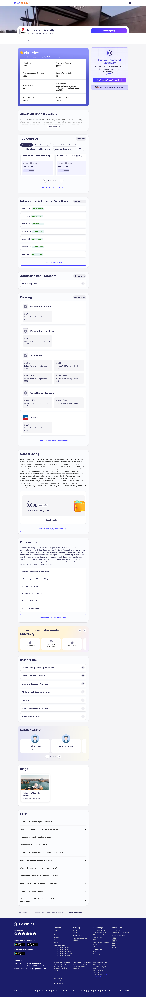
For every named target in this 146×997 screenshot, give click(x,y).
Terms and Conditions (61, 981)
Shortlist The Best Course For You (52, 188)
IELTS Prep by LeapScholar (121, 932)
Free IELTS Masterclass (100, 932)
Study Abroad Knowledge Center (101, 943)
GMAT (114, 948)
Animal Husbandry (42, 145)
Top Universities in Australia (63, 953)
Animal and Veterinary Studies (64, 145)
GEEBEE (75, 940)
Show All (78, 149)
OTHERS (126, 991)
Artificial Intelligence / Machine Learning (36, 149)
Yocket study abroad (80, 938)
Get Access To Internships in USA (53, 617)
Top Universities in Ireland (62, 955)
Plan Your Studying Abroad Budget (53, 529)
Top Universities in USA (61, 947)
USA (55, 930)
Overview (21, 41)
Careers (75, 932)
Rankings (43, 41)
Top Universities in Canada (62, 951)
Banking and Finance (63, 149)
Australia (56, 937)
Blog (94, 940)
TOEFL (114, 940)
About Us (76, 930)
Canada (56, 935)
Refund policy (58, 983)
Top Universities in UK (61, 949)
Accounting (26, 145)
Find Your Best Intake (53, 262)
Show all (80, 139)
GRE (113, 946)
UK (55, 932)
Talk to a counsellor (99, 935)
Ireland (56, 940)
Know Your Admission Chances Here (53, 440)
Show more (79, 201)
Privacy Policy (58, 978)
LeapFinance (116, 930)
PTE (113, 944)
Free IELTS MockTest (99, 930)
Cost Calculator (98, 937)
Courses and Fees (56, 41)
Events (95, 946)
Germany (57, 942)
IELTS (94, 952)
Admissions (32, 41)
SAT (113, 942)
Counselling (96, 954)
